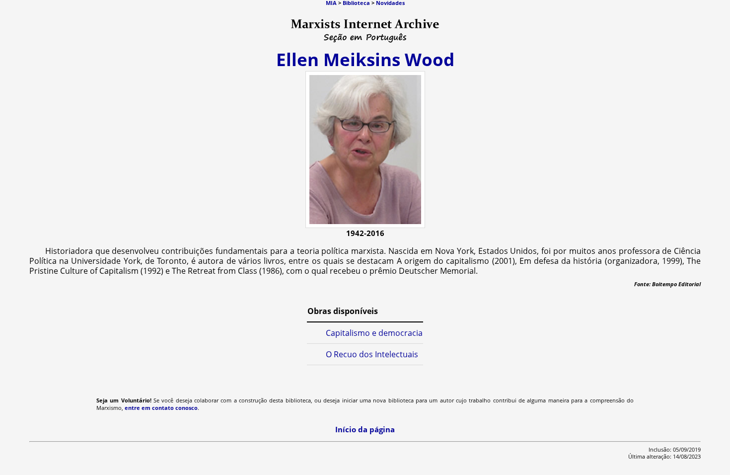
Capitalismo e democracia (374, 332)
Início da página (365, 429)
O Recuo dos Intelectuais (372, 354)
